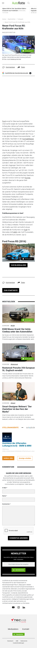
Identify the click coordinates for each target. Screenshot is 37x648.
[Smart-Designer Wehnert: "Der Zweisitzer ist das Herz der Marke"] (18, 391)
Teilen (23, 67)
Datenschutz (24, 641)
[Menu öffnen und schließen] (3, 3)
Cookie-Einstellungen (18, 643)
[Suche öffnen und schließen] (28, 3)
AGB (17, 641)
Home (4, 19)
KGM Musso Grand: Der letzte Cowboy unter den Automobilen (17, 330)
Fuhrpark (20, 19)
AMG (15, 232)
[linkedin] (24, 607)
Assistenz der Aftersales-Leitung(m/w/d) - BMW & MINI (16, 444)
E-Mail (4, 488)
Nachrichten (11, 19)
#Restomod (14, 364)
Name (4, 496)
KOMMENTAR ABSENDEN (18, 538)
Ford (4, 121)
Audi (25, 230)
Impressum (10, 641)
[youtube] (13, 607)
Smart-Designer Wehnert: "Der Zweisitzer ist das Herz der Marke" (17, 409)
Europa (27, 178)
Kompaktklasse (28, 139)
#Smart (13, 403)
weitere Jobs (8, 458)
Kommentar (6, 504)
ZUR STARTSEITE (11, 290)
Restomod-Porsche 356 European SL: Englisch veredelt (18, 369)
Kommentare (10, 67)
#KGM (13, 325)
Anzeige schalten (25, 458)
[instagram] (18, 607)
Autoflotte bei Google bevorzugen (16, 73)
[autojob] (30, 427)
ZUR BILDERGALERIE (18, 265)
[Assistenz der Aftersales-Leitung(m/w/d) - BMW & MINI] (7, 437)
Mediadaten (13, 629)
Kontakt (25, 629)
